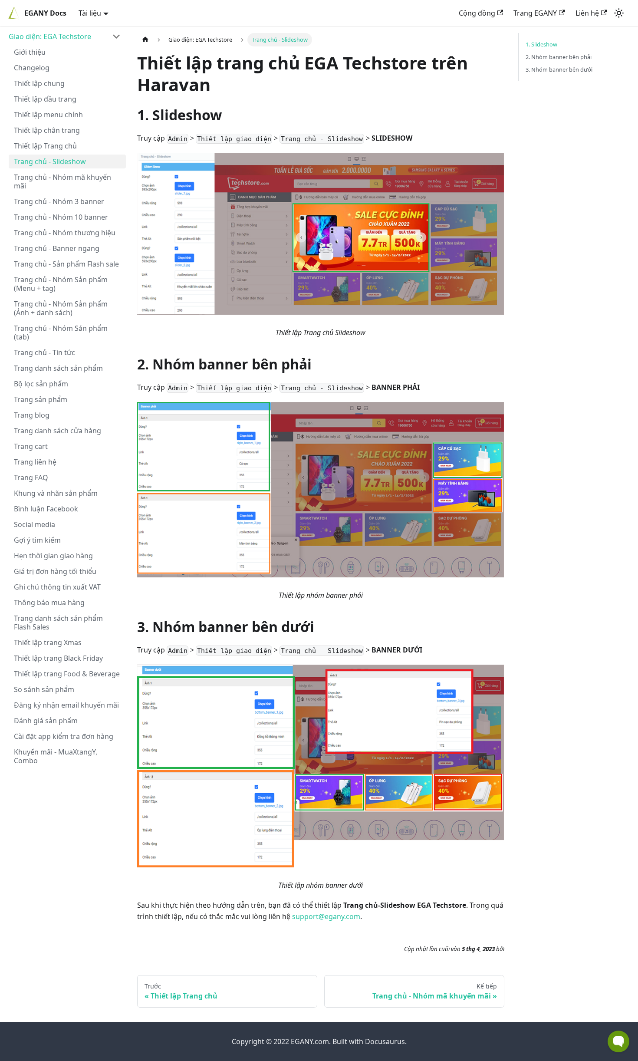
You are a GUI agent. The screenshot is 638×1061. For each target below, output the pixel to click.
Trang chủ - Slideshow (50, 161)
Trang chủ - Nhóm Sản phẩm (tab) (61, 332)
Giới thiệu (30, 52)
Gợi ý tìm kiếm (37, 540)
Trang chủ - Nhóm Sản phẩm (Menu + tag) (61, 284)
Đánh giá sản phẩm (46, 720)
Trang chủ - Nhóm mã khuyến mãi (62, 181)
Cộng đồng (477, 13)
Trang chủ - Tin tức (44, 352)
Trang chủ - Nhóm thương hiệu (64, 232)
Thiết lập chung (39, 83)
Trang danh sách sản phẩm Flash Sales (58, 622)
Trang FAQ (31, 477)
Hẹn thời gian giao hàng (53, 555)
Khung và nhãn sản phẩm (56, 493)
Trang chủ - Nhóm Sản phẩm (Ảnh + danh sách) (61, 308)
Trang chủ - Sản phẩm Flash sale (66, 264)
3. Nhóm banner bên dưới (559, 69)
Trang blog (31, 415)
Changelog (31, 67)
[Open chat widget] (618, 1041)
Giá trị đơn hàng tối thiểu (55, 571)
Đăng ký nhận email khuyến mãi (66, 705)
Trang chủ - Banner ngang (56, 248)
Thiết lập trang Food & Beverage (67, 674)
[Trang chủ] (145, 39)
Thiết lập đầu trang (45, 99)
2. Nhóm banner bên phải (559, 57)
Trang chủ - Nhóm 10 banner (61, 217)
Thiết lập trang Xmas (48, 642)
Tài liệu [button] (90, 13)
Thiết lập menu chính (48, 114)
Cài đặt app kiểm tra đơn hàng (63, 736)
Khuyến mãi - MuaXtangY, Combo (55, 756)
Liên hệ (587, 13)
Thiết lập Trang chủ (45, 146)
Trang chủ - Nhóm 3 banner (59, 201)
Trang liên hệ (35, 462)
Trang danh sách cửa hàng (57, 430)
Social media (34, 524)
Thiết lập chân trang (47, 130)
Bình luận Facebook (46, 509)
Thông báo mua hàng (49, 602)
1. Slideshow (541, 44)
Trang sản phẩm (40, 399)
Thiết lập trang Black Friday (58, 658)
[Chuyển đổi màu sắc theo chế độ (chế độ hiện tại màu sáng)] (619, 13)
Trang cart (31, 446)
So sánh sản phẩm (44, 689)
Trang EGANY (535, 13)
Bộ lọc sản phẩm (41, 384)
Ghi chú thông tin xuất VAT (57, 587)
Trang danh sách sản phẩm (58, 368)
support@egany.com (326, 916)
